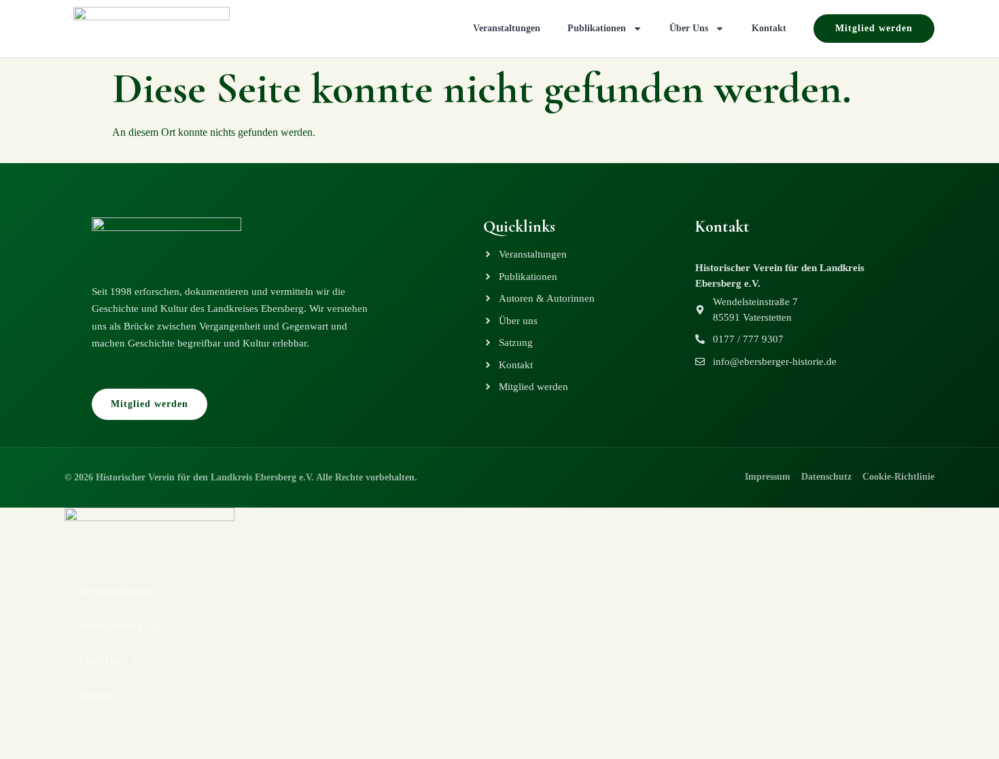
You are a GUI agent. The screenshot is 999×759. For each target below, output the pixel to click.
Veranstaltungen (506, 28)
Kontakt (769, 28)
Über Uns (688, 28)
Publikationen (596, 28)
